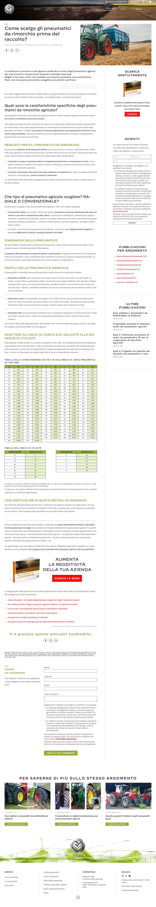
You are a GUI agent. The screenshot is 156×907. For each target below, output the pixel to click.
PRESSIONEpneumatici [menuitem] (77, 9)
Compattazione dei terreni (128, 265)
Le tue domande (11, 877)
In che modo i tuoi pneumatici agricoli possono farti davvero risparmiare (37, 609)
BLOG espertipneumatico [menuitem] (111, 9)
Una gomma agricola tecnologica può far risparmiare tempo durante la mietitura (41, 622)
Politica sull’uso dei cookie (132, 880)
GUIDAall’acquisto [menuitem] (62, 9)
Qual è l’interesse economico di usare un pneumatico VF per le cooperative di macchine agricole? (131, 338)
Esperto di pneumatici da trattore (31, 45)
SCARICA (132, 114)
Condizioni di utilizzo (130, 890)
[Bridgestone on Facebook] (147, 2)
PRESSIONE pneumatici (53, 880)
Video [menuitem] (123, 9)
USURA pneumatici (51, 872)
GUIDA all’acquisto (51, 876)
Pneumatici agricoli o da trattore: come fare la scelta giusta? (33, 613)
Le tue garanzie (11, 881)
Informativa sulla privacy (132, 886)
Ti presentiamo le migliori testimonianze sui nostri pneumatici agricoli (76, 817)
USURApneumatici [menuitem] (49, 9)
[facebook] (7, 50)
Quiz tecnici (9, 885)
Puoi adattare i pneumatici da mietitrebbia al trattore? (130, 314)
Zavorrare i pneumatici (127, 282)
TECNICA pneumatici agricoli (55, 884)
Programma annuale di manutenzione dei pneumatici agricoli (132, 325)
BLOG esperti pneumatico (54, 889)
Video (46, 893)
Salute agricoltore (125, 273)
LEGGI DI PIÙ (118, 319)
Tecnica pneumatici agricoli (129, 260)
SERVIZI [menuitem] (37, 9)
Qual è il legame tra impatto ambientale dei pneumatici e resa (132, 352)
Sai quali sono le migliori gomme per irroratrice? (28, 617)
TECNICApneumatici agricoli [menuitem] (93, 9)
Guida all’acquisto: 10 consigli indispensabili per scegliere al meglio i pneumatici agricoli (43, 600)
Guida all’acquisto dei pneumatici (81, 626)
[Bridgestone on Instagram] (143, 2)
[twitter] (12, 50)
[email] (17, 50)
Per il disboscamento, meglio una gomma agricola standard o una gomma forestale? (43, 604)
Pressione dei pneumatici (128, 269)
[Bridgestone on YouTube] (150, 2)
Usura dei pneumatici (126, 278)
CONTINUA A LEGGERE (16, 824)
